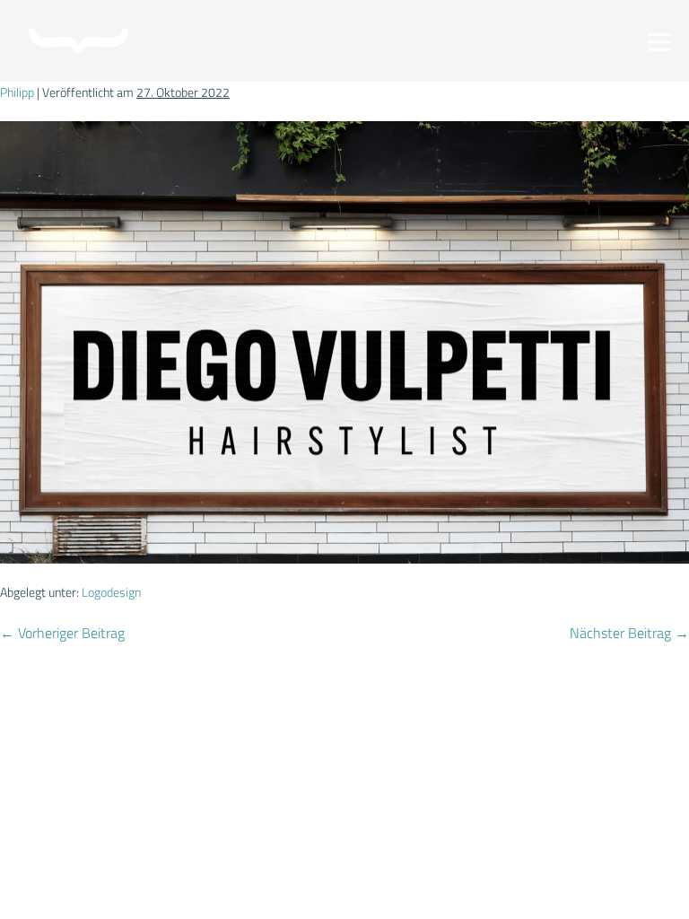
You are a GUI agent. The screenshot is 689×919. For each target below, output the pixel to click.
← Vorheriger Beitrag (62, 632)
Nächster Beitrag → (629, 632)
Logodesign (111, 591)
